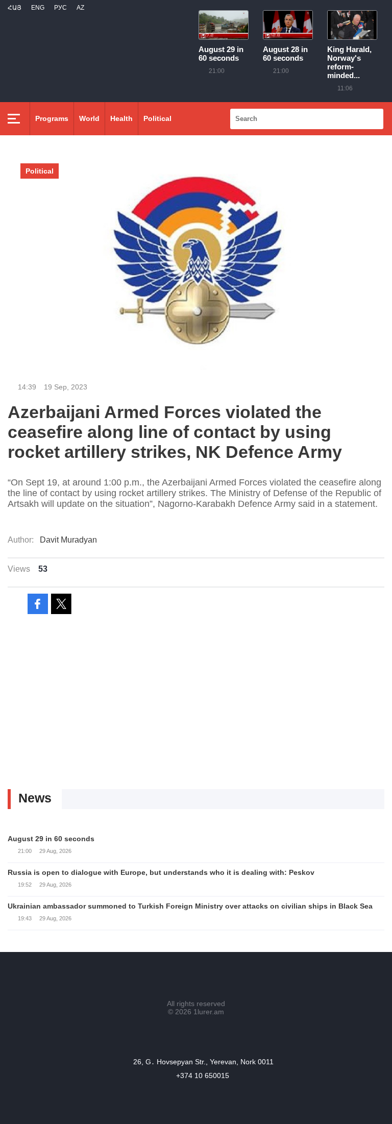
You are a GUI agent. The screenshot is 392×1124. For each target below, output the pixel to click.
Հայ (14, 7)
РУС (60, 7)
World (89, 118)
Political (157, 118)
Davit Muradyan (68, 539)
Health (121, 118)
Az (80, 7)
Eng (37, 7)
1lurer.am (208, 1012)
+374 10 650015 (202, 1075)
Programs (51, 118)
